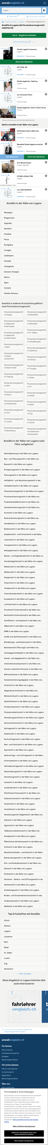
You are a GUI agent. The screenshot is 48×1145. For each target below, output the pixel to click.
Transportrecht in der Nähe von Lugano (20, 545)
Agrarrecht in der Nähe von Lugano (19, 825)
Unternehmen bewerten (10, 1053)
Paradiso (7, 234)
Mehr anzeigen (25, 974)
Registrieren (6, 1075)
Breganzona (9, 218)
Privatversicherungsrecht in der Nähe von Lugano (21, 497)
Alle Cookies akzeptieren (24, 1141)
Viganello (8, 223)
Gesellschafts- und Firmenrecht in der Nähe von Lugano (22, 534)
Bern (6, 942)
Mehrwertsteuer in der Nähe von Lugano (21, 674)
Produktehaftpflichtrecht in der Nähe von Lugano (21, 502)
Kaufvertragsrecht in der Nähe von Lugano (22, 739)
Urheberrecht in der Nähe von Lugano (20, 588)
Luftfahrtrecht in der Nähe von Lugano (20, 604)
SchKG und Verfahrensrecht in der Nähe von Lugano (22, 637)
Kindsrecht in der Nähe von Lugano (19, 874)
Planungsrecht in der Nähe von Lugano (20, 475)
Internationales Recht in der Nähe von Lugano (23, 594)
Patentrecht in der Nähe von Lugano (19, 583)
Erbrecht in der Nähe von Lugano (18, 869)
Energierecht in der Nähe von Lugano (19, 836)
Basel (6, 947)
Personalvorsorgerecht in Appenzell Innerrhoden (13, 323)
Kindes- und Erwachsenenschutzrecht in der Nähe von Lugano (23, 895)
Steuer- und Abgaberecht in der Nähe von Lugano (21, 658)
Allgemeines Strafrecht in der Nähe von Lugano (20, 691)
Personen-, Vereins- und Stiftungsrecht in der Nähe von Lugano (23, 879)
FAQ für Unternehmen (10, 1069)
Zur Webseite (12, 157)
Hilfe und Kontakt (8, 1088)
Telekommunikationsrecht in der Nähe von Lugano (21, 831)
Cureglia (7, 250)
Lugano (21, 22)
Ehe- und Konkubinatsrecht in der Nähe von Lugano (22, 863)
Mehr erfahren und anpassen (24, 1126)
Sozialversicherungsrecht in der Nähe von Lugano (21, 507)
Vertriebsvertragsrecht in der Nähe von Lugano (24, 766)
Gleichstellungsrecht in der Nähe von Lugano (23, 771)
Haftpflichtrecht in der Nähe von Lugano (21, 486)
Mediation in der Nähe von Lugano (18, 906)
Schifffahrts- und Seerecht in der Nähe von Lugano (22, 621)
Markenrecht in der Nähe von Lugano (19, 567)
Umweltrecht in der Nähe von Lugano (19, 809)
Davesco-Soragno (11, 272)
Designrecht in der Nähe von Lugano (19, 577)
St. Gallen (8, 953)
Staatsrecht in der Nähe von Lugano (19, 804)
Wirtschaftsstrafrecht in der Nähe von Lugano (23, 723)
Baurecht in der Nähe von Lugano (18, 464)
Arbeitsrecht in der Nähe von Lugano (19, 734)
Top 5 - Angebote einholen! (24, 35)
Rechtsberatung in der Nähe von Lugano (21, 453)
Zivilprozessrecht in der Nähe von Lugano (21, 901)
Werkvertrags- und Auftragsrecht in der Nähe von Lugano (23, 755)
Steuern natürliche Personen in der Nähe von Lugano (23, 669)
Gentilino (8, 229)
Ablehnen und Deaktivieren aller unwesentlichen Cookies (24, 1133)
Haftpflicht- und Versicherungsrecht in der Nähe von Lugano (22, 480)
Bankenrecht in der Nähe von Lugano (19, 529)
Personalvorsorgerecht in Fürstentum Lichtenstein (36, 431)
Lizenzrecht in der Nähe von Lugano (19, 540)
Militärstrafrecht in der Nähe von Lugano (21, 696)
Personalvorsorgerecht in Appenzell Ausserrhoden (13, 335)
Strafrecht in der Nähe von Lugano (18, 685)
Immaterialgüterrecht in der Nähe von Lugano (23, 561)
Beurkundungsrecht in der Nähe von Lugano (23, 858)
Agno (6, 283)
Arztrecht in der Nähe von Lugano (18, 513)
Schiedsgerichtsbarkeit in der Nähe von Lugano (24, 653)
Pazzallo (7, 261)
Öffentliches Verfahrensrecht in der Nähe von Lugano (23, 842)
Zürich (6, 920)
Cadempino (9, 256)
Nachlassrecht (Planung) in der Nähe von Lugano (21, 648)
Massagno (8, 212)
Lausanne (8, 937)
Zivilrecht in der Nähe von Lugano (18, 847)
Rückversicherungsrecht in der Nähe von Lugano (21, 518)
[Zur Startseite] (14, 3)
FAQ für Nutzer (7, 1050)
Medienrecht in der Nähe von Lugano (19, 572)
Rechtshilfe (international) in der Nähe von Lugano (22, 615)
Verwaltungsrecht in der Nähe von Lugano (22, 777)
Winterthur (8, 969)
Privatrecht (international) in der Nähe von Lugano (22, 610)
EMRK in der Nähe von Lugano (16, 631)
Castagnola (9, 266)
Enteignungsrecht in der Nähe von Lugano (22, 470)
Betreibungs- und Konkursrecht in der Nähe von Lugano (22, 642)
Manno (7, 277)
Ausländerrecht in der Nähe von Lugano (21, 788)
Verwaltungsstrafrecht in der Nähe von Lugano (24, 718)
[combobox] (21, 10)
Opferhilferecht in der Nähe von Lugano (21, 701)
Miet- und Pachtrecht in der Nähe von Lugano (23, 745)
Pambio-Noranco (11, 293)
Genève (7, 926)
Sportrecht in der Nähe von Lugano (19, 750)
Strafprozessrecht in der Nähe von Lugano (22, 707)
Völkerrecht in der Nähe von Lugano (19, 626)
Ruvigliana (8, 245)
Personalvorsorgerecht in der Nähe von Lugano (24, 491)
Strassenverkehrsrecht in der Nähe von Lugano (24, 712)
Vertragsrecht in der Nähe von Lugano (20, 728)
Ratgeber (5, 1057)
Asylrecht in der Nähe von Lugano (18, 782)
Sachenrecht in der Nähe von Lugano (19, 885)
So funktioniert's (8, 1072)
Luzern (7, 958)
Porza (6, 239)
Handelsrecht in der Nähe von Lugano (20, 524)
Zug (5, 964)
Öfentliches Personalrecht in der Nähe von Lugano (22, 793)
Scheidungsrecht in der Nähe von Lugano (21, 890)
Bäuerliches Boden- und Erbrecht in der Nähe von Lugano (23, 852)
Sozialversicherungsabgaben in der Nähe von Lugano (23, 680)
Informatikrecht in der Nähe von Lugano (21, 761)
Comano (7, 288)
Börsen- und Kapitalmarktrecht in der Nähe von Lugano (24, 556)
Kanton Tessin (11, 22)
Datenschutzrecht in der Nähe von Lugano (22, 798)
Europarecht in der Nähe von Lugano (19, 599)
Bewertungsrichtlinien (10, 1060)
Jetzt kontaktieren (24, 62)
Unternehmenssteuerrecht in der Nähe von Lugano (22, 664)
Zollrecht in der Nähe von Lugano (18, 820)
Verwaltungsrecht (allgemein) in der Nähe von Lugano (23, 815)
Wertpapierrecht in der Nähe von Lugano (21, 550)
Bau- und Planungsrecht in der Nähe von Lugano (21, 459)
